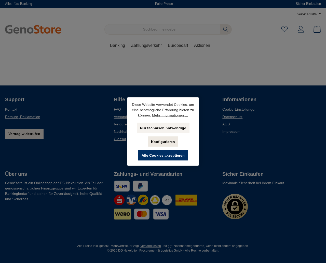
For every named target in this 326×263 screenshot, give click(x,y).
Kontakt (11, 109)
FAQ (117, 109)
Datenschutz (232, 117)
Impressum (231, 131)
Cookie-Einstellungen (239, 109)
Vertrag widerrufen (24, 134)
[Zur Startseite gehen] (33, 29)
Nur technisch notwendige (163, 128)
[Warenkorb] (315, 29)
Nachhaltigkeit (125, 131)
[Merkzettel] (284, 29)
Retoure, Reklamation (22, 117)
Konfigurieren (163, 142)
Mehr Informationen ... (170, 115)
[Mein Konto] (301, 29)
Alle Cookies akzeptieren (163, 155)
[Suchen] (226, 29)
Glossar (120, 139)
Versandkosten (150, 246)
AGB (226, 124)
